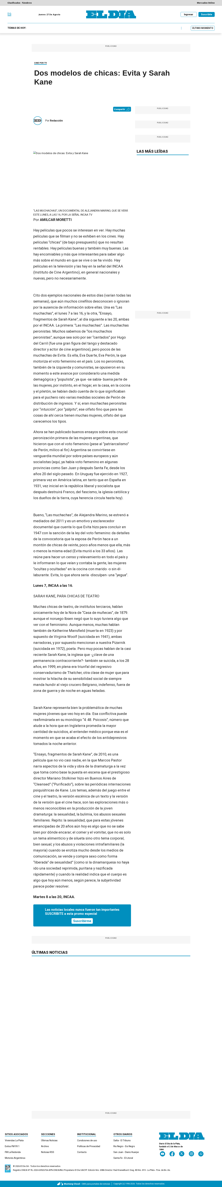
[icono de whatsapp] (200, 1154)
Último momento (202, 28)
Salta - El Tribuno (122, 1140)
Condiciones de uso (87, 1140)
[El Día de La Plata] (111, 14)
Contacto (82, 1152)
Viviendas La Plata (14, 1140)
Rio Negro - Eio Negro (124, 1146)
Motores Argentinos (15, 1158)
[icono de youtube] (162, 1154)
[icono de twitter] (181, 1154)
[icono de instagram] (191, 1154)
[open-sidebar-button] (9, 14)
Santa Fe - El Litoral (123, 1158)
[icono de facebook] (172, 1154)
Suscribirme (82, 921)
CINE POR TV (40, 63)
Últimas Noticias (49, 1140)
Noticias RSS (47, 1152)
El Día (23, 1166)
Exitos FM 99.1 (12, 1146)
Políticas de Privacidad (88, 1146)
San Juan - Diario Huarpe (126, 1152)
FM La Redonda (13, 1152)
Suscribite (206, 14)
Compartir (119, 109)
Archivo (45, 1146)
